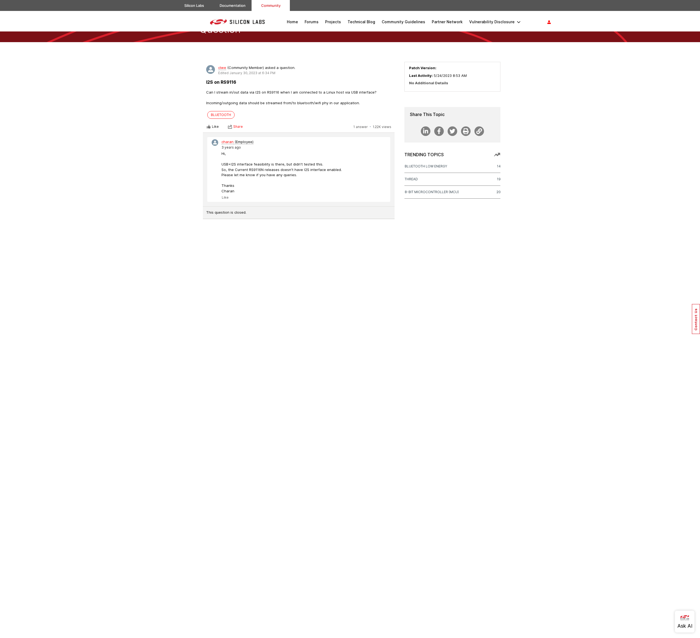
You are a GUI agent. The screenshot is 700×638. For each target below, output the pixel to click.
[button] (696, 319)
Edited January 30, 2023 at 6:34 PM (246, 73)
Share (238, 126)
